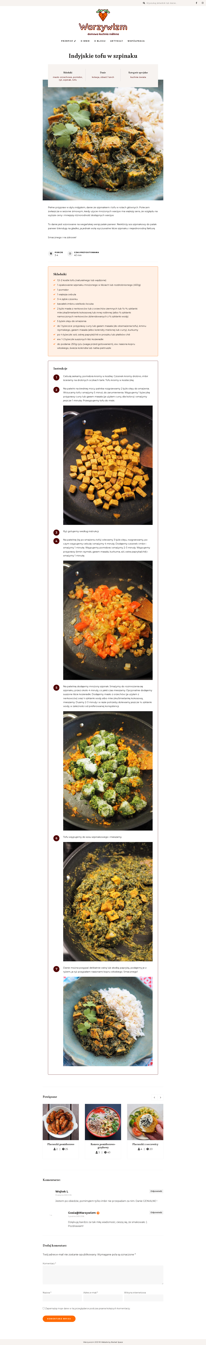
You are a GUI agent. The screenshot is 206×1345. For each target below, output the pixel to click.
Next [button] (160, 1097)
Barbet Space (117, 1342)
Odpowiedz (156, 1191)
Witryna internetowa (135, 1292)
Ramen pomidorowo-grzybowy (103, 1145)
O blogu (100, 41)
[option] (61, 1131)
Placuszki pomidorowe (60, 1144)
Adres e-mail (90, 1292)
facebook (196, 3)
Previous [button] (154, 1097)
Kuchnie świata (138, 77)
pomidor (77, 77)
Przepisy (67, 41)
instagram (203, 3)
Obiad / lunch (107, 77)
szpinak (67, 80)
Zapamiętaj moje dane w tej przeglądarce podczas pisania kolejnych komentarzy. (87, 1308)
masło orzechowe (62, 77)
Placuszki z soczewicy (145, 1144)
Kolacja (95, 77)
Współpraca (136, 41)
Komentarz (49, 1263)
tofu (74, 80)
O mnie (85, 41)
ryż (60, 80)
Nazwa (47, 1292)
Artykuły (116, 41)
